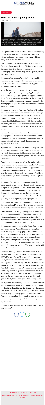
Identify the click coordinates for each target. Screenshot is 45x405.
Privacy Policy (30, 395)
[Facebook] (16, 314)
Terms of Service (20, 395)
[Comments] (27, 314)
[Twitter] (22, 314)
